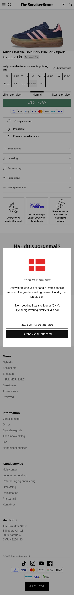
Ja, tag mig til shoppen (37, 334)
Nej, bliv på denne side (37, 324)
